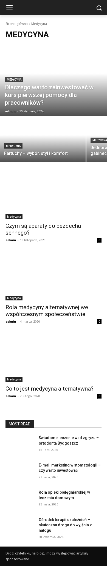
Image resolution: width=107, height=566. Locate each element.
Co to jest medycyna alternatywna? (49, 388)
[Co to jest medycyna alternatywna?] (53, 358)
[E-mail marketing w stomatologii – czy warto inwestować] (19, 473)
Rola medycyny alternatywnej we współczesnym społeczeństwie (46, 310)
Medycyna (14, 79)
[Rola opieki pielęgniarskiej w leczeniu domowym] (19, 500)
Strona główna (16, 23)
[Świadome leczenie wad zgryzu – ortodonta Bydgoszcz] (19, 445)
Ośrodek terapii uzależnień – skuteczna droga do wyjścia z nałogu (65, 525)
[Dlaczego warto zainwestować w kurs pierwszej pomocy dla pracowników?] (53, 80)
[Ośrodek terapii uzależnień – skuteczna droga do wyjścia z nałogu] (19, 527)
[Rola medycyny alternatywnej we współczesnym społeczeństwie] (53, 276)
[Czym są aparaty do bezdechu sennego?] (53, 195)
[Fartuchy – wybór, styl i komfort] (43, 139)
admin (10, 240)
